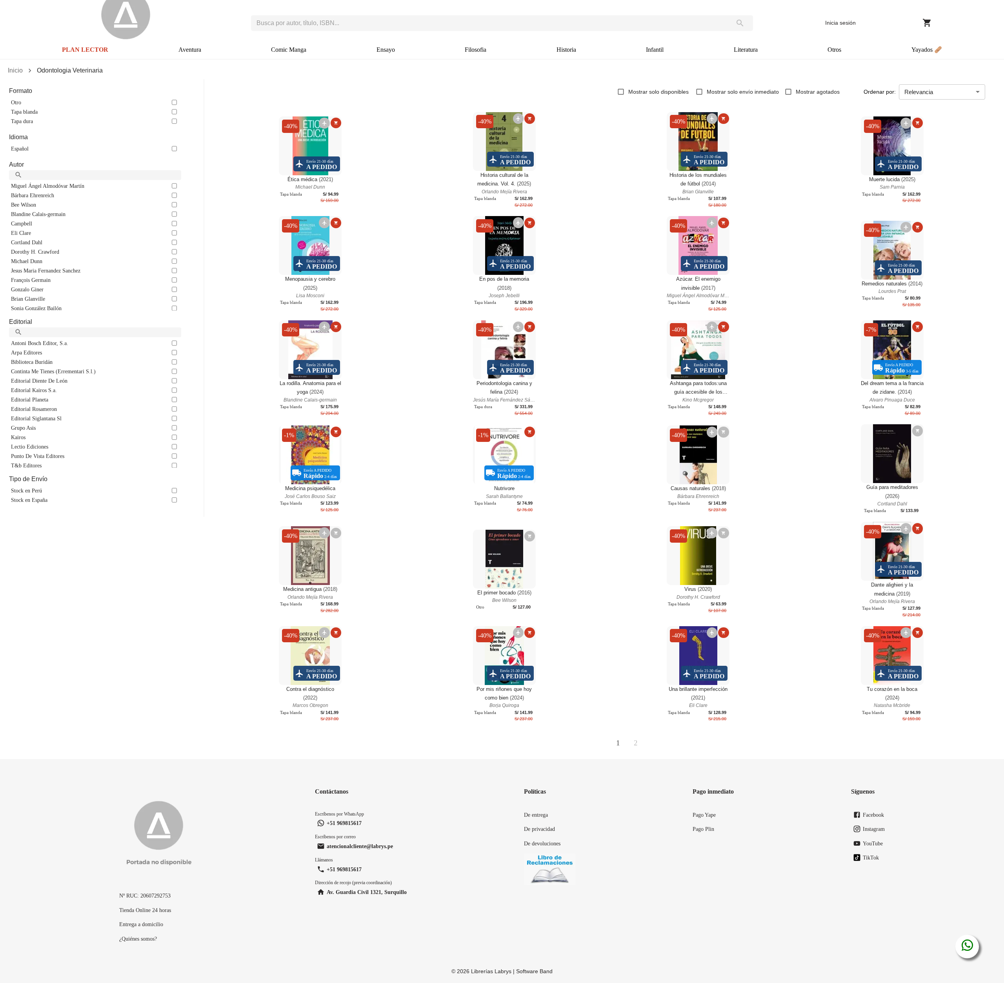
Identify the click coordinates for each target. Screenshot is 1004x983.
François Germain (31, 280)
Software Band (534, 971)
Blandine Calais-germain (38, 214)
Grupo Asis (23, 428)
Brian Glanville (28, 299)
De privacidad (539, 829)
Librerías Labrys (491, 971)
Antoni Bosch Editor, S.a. (39, 343)
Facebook (873, 815)
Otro (16, 102)
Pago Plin (703, 829)
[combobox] (489, 23)
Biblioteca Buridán (32, 362)
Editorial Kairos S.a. (34, 390)
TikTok (871, 857)
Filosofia (475, 49)
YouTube (873, 843)
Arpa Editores (26, 352)
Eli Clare (21, 233)
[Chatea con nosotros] (967, 946)
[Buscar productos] (740, 23)
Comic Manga (288, 49)
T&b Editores (26, 465)
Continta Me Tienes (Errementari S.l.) (53, 371)
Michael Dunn (26, 261)
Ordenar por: (880, 92)
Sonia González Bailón (36, 308)
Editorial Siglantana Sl (36, 418)
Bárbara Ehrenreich (32, 195)
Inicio (15, 70)
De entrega (536, 815)
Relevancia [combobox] (918, 92)
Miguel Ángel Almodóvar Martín (47, 186)
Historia (566, 49)
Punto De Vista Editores (37, 456)
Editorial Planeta (29, 399)
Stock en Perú (26, 490)
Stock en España (29, 500)
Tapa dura (22, 121)
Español (20, 148)
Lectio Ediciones (29, 446)
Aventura (189, 49)
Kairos (18, 437)
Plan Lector (85, 49)
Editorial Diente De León (39, 381)
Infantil (655, 49)
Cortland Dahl (26, 242)
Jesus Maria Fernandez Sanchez (45, 270)
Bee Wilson (23, 205)
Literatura (746, 49)
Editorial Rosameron (34, 409)
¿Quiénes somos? (138, 939)
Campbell (21, 223)
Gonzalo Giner (27, 289)
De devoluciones (542, 843)
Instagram (874, 829)
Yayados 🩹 (926, 49)
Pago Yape (704, 815)
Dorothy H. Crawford (35, 252)
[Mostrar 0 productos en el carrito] (927, 23)
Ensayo (385, 49)
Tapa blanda (24, 112)
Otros (834, 49)
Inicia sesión (840, 23)
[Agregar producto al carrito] (336, 123)
